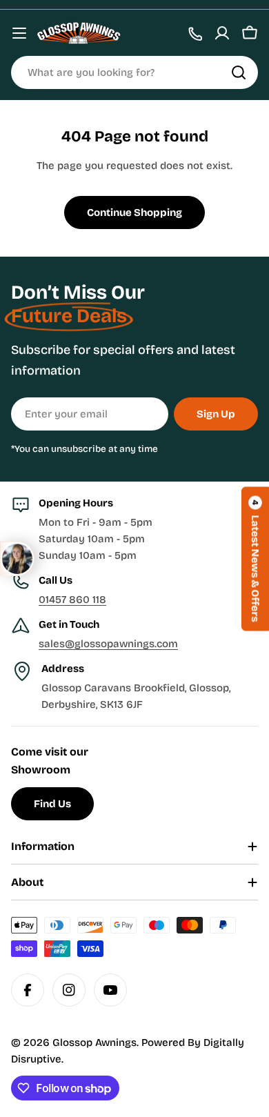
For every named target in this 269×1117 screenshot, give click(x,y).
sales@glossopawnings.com (108, 643)
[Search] (238, 72)
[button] (255, 558)
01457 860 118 (72, 599)
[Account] (222, 33)
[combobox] (134, 72)
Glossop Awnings (94, 1042)
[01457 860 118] (194, 33)
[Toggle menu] (19, 33)
